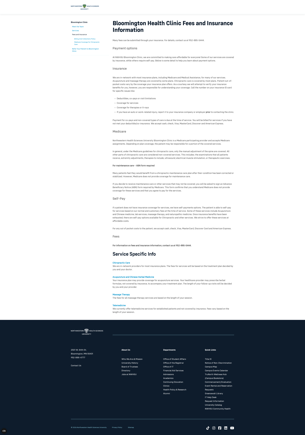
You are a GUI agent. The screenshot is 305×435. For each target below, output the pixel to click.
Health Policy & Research (174, 390)
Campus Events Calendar (216, 371)
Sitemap (131, 427)
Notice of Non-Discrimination (218, 363)
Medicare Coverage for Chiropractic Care (86, 43)
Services (75, 31)
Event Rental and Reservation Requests (218, 388)
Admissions (168, 374)
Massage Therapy (121, 295)
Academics (168, 378)
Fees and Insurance (79, 34)
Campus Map (211, 367)
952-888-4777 (78, 358)
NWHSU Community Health (218, 409)
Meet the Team (78, 27)
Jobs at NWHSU (129, 374)
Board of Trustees (130, 367)
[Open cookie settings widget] (4, 431)
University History (130, 363)
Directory (126, 371)
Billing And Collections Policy (84, 39)
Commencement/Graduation (218, 382)
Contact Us (76, 366)
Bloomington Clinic (79, 22)
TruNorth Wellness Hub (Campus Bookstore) (216, 376)
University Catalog (213, 405)
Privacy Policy (117, 427)
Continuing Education (173, 382)
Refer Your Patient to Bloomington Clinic (85, 50)
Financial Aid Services (173, 371)
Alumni (166, 393)
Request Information (214, 401)
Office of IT (168, 367)
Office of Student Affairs (174, 359)
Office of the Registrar (173, 363)
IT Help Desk (210, 397)
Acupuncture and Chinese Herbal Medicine (133, 277)
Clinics (166, 386)
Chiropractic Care (121, 263)
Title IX (208, 359)
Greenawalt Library (214, 393)
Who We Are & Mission (132, 359)
